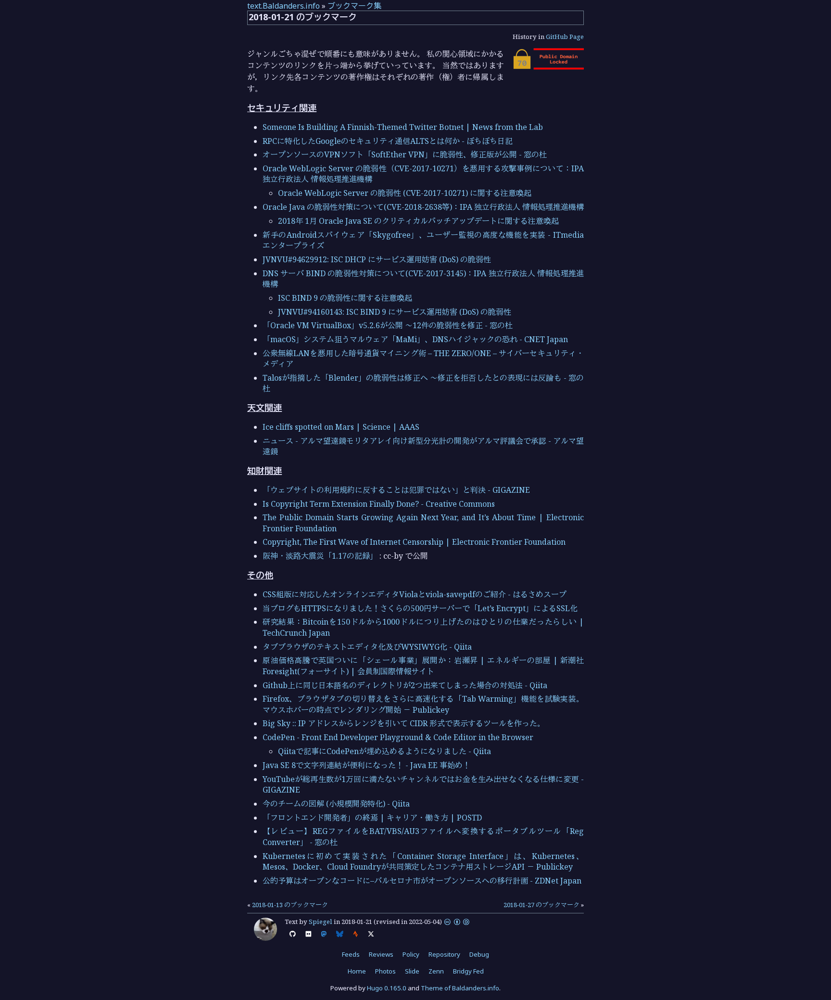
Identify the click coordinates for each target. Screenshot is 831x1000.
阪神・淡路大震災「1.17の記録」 (320, 556)
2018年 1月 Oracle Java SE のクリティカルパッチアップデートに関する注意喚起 (418, 221)
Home (357, 971)
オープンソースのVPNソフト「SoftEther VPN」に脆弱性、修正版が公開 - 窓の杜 (405, 154)
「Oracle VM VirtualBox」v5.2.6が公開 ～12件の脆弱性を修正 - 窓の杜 (388, 325)
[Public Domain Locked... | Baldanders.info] (548, 67)
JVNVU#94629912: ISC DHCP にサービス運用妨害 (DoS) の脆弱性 (377, 259)
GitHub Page (565, 36)
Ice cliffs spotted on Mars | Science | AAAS (341, 427)
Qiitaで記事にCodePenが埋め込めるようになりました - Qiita (384, 751)
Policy (411, 954)
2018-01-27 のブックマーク (541, 904)
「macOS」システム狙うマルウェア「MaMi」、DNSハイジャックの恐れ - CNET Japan (415, 339)
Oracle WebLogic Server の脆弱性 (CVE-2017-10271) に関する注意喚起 (404, 193)
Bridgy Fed (468, 971)
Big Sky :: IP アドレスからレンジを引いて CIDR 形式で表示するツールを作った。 (404, 723)
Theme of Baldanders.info (460, 988)
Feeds (351, 954)
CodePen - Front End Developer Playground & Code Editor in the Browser (398, 737)
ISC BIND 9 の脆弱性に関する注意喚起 (345, 298)
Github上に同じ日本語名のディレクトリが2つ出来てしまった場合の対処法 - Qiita (405, 685)
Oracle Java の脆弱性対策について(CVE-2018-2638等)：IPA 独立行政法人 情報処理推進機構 (423, 207)
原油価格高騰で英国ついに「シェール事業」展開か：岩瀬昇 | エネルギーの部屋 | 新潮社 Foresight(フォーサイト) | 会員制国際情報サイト (427, 665)
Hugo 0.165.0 (386, 988)
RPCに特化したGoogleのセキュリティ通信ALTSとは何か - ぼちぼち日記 (388, 141)
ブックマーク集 (354, 5)
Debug (479, 954)
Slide (412, 971)
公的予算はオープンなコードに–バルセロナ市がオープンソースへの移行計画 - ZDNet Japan (422, 880)
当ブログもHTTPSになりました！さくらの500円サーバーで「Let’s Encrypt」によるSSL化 (420, 608)
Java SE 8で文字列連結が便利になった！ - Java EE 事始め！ (366, 765)
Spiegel (320, 921)
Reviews (381, 954)
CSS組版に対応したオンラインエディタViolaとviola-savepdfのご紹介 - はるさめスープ (415, 594)
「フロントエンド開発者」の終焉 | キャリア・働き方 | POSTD (372, 817)
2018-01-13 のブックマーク (290, 904)
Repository (444, 954)
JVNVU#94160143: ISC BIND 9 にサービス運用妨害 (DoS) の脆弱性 (394, 312)
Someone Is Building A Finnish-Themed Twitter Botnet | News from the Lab (403, 127)
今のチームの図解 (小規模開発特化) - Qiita (336, 803)
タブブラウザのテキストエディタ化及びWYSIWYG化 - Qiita (367, 646)
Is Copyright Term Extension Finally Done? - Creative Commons (379, 504)
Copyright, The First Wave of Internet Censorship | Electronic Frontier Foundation (414, 542)
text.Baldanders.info (283, 5)
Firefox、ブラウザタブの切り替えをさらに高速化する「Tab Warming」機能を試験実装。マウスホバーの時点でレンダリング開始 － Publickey (423, 704)
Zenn (436, 971)
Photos (385, 971)
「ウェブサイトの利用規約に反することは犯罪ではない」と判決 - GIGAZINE (396, 490)
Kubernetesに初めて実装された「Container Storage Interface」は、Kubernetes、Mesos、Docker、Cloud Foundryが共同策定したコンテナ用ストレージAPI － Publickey (423, 861)
